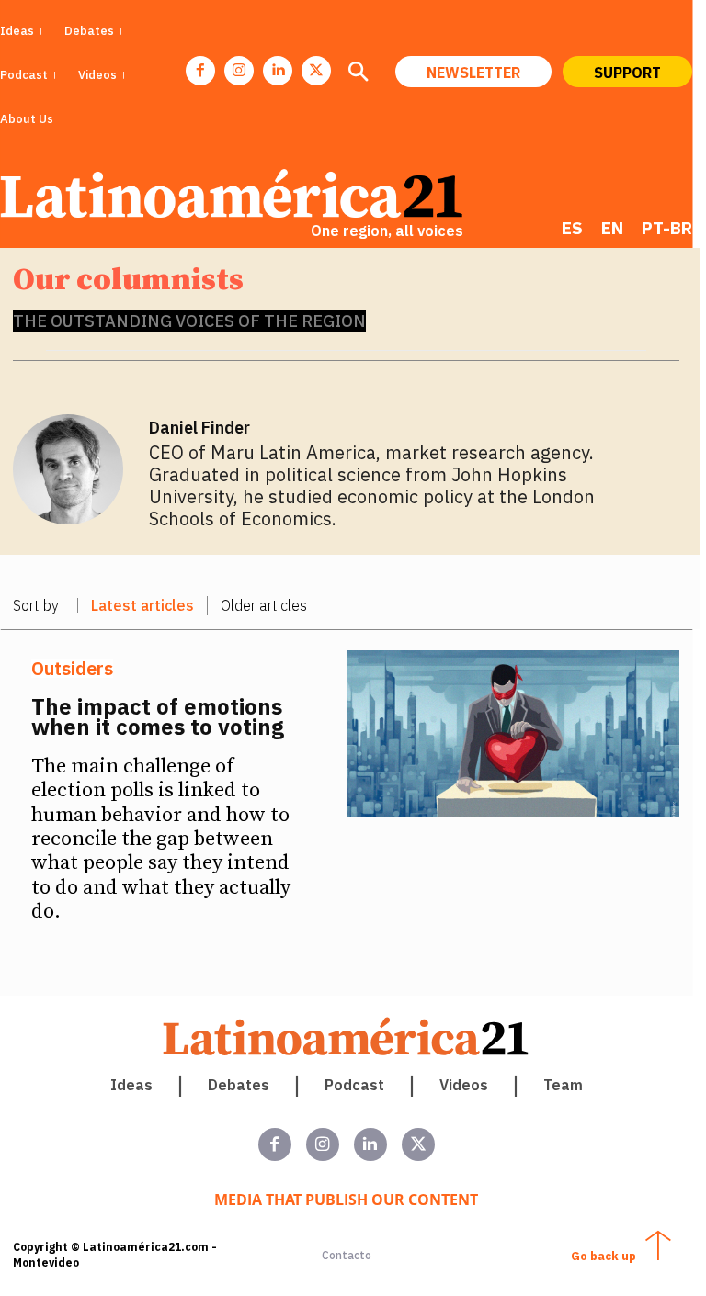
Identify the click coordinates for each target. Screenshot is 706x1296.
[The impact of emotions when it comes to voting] (513, 733)
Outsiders (72, 668)
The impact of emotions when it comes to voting (157, 716)
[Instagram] (239, 70)
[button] (357, 73)
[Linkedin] (277, 70)
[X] (316, 70)
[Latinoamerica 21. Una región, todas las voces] (346, 1036)
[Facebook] (200, 70)
